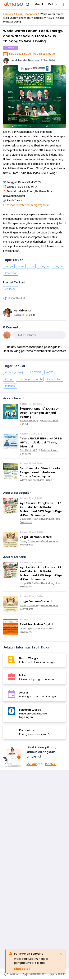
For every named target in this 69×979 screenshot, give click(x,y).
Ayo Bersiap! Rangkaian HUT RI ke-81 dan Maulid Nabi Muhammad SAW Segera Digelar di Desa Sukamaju (43, 509)
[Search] (28, 5)
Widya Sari (26, 480)
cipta (21, 266)
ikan (31, 266)
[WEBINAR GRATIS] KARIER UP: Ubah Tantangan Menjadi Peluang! (40, 413)
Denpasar (31, 14)
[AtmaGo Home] (14, 5)
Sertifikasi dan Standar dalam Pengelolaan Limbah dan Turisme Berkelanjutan (41, 472)
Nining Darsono (29, 541)
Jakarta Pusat (43, 480)
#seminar (11, 273)
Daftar (53, 4)
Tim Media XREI (28, 450)
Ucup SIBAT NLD (29, 518)
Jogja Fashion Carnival (36, 537)
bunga (9, 266)
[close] (60, 953)
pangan (44, 266)
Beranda (8, 14)
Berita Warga (28, 658)
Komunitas (26, 730)
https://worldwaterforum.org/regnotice (26, 205)
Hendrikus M (18, 60)
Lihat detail (22, 969)
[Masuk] (13, 757)
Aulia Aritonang (29, 420)
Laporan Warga (30, 710)
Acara (19, 14)
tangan (58, 266)
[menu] (63, 4)
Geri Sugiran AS (29, 628)
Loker (23, 675)
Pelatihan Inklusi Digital (36, 624)
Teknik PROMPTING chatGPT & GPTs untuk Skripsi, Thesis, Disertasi (41, 442)
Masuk (39, 4)
